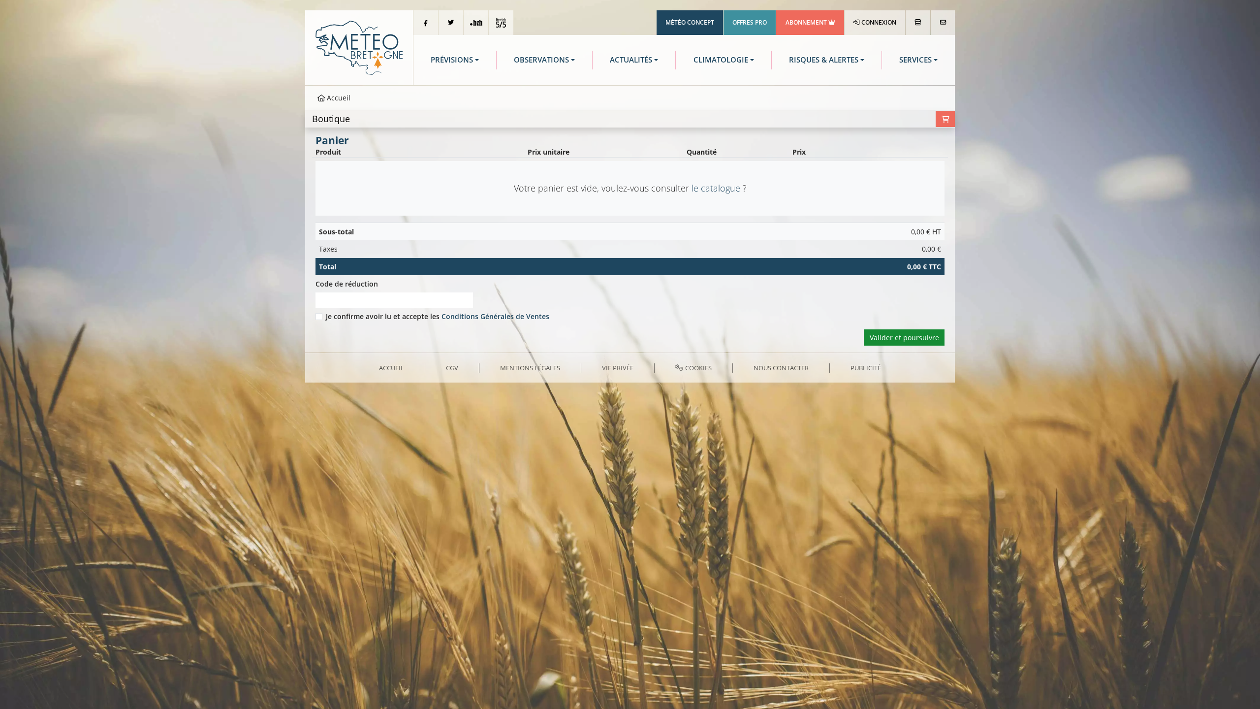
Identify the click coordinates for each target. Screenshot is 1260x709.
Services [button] (915, 60)
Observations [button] (541, 60)
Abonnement (807, 22)
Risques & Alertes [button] (823, 60)
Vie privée (617, 367)
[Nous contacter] (943, 22)
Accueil (337, 97)
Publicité (865, 367)
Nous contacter (781, 367)
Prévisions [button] (452, 60)
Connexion (878, 22)
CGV (452, 367)
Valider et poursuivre (904, 337)
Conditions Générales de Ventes (495, 316)
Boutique (331, 119)
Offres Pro (749, 22)
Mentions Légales (530, 367)
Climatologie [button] (720, 60)
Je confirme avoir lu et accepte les (437, 316)
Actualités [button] (631, 60)
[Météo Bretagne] (359, 47)
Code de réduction (346, 284)
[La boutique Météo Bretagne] (918, 22)
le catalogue (716, 188)
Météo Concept (689, 22)
